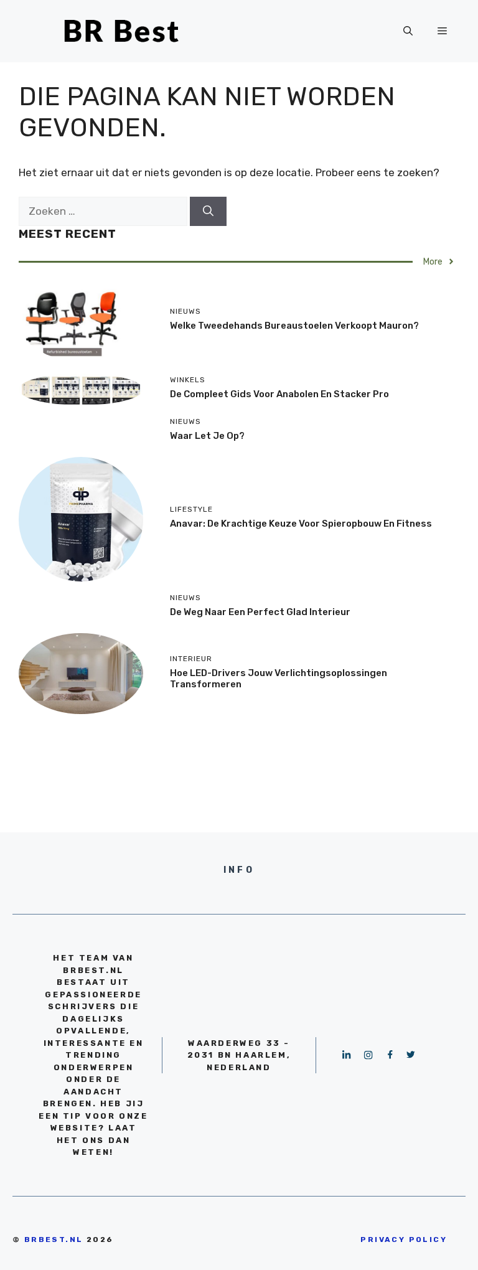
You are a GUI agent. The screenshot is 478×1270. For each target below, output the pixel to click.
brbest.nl (53, 1239)
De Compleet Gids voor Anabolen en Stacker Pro (279, 394)
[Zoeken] (208, 212)
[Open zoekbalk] (408, 31)
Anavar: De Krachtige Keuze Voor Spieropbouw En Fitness (301, 523)
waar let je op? (207, 435)
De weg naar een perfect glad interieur (260, 612)
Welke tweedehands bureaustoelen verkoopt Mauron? (294, 325)
